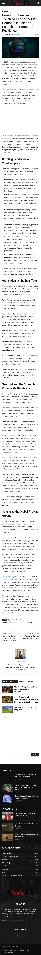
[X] (23, 936)
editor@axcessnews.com (19, 921)
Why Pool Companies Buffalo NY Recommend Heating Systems (25, 689)
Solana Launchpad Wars (25, 622)
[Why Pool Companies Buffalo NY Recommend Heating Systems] (7, 689)
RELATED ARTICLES (10, 681)
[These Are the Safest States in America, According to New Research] (7, 788)
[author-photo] (20, 659)
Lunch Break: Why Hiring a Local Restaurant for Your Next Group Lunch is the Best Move (26, 699)
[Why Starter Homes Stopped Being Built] (7, 709)
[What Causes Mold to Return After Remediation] (7, 837)
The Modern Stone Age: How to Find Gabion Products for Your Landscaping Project (10, 637)
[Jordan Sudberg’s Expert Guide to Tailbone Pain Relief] (7, 799)
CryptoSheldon (7, 577)
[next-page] (6, 717)
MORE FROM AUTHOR (26, 681)
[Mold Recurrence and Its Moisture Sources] (7, 827)
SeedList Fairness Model (9, 622)
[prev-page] (3, 717)
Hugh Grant (7, 34)
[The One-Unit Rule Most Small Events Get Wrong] (7, 816)
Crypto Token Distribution (15, 620)
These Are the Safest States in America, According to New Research (25, 787)
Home (4, 8)
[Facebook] (18, 936)
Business (10, 8)
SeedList (7, 139)
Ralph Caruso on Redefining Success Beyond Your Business (31, 636)
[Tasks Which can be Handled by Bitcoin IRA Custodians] (7, 778)
